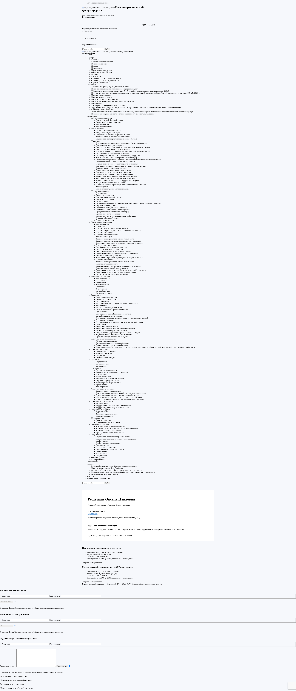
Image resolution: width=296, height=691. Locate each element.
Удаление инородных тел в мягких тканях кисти (115, 239)
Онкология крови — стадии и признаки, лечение (115, 162)
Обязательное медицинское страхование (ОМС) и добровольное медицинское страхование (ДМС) (130, 91)
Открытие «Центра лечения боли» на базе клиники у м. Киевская (117, 470)
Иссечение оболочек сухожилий (108, 255)
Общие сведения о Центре (101, 72)
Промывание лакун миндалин (108, 214)
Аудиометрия (101, 193)
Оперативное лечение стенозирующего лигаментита (117, 253)
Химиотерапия (102, 187)
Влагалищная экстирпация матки (109, 308)
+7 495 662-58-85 (101, 557)
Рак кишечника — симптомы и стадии (111, 168)
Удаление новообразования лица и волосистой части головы (120, 399)
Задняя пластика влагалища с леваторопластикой (115, 328)
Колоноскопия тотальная (106, 447)
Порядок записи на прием (101, 97)
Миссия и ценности (99, 64)
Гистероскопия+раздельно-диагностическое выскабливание (119, 322)
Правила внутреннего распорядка (104, 99)
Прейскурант (96, 103)
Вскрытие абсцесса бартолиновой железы (112, 310)
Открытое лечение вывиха (106, 245)
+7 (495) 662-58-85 (148, 25)
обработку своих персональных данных (47, 608)
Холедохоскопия (102, 445)
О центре (90, 58)
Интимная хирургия (104, 293)
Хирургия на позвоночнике (102, 401)
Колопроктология (98, 460)
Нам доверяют (97, 68)
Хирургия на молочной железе (103, 339)
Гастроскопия (101, 455)
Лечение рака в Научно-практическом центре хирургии (118, 155)
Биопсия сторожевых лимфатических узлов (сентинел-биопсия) (121, 143)
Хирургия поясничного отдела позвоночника (114, 405)
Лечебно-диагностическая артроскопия (111, 247)
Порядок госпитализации (101, 95)
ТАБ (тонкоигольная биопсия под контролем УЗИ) (116, 178)
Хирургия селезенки (104, 126)
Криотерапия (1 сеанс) (105, 199)
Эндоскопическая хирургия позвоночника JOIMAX (116, 139)
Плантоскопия (101, 226)
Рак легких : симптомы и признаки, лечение (113, 170)
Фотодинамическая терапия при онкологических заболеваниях (121, 185)
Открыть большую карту (92, 563)
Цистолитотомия (102, 364)
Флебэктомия (101, 374)
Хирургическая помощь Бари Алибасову (107, 468)
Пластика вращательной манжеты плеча (112, 228)
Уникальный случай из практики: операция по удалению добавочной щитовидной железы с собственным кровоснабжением (145, 347)
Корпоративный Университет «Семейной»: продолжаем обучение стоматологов (123, 472)
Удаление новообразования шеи (108, 391)
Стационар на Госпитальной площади (106, 78)
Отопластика (101, 287)
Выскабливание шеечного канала (109, 316)
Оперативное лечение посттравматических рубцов (116, 272)
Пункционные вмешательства (108, 422)
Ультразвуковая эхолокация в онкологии (112, 183)
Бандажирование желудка (106, 351)
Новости (90, 464)
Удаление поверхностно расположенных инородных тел (118, 241)
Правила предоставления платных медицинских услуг (113, 101)
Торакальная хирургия (100, 424)
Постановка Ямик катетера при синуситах (113, 210)
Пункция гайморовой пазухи (107, 218)
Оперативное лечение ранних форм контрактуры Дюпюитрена (121, 270)
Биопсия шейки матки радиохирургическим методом (117, 303)
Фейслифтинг (101, 289)
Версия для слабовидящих (93, 584)
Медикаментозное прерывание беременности (114, 335)
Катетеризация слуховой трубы (108, 197)
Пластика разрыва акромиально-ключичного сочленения (118, 230)
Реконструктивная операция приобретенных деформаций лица (121, 393)
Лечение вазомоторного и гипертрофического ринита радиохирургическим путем (128, 203)
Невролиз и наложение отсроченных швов (113, 135)
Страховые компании (99, 83)
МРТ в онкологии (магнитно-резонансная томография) (117, 158)
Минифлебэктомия (103, 376)
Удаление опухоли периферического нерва (113, 137)
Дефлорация (101, 324)
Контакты (90, 476)
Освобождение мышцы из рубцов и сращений (114, 251)
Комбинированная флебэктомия (108, 383)
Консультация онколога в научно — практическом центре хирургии (123, 151)
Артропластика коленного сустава (109, 249)
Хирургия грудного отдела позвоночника (112, 408)
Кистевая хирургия (103, 420)
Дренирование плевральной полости (110, 433)
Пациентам (91, 85)
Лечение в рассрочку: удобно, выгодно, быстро (110, 87)
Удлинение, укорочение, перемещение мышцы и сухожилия (119, 243)
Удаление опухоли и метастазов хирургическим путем (117, 180)
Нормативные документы (101, 70)
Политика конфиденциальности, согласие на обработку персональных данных (122, 114)
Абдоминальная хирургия (101, 118)
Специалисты (92, 462)
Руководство (96, 76)
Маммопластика (102, 285)
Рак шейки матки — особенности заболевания (114, 174)
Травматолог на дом (104, 237)
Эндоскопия (96, 435)
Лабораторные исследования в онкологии (112, 153)
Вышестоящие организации (102, 62)
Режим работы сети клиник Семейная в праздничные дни (114, 466)
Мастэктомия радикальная (106, 341)
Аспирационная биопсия (106, 299)
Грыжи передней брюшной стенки (109, 120)
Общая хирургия (98, 458)
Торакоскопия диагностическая (108, 430)
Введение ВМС (102, 305)
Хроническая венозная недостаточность (112, 372)
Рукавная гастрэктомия (105, 353)
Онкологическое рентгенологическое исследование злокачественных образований (128, 160)
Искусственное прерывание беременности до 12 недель (118, 333)
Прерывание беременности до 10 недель (112, 337)
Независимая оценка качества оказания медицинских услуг (114, 89)
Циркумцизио (101, 362)
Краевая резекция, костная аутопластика (112, 274)
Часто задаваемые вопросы (102, 110)
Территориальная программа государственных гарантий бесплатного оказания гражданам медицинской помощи (136, 108)
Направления (92, 116)
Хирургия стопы (102, 224)
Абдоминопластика (103, 278)
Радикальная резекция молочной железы (112, 345)
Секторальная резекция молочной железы (112, 343)
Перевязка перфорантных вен (107, 380)
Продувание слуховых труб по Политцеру (112, 212)
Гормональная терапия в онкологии (110, 145)
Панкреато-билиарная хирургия (108, 122)
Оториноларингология (100, 191)
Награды (94, 66)
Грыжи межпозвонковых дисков (108, 130)
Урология (95, 360)
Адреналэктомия (102, 412)
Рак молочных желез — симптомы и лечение (114, 172)
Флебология (96, 368)
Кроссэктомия (101, 385)
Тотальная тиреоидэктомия (106, 414)
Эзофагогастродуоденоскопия (108, 443)
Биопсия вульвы (102, 301)
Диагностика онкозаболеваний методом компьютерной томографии (123, 147)
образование (92, 514)
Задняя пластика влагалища (107, 326)
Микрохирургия (97, 418)
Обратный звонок (89, 45)
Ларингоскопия (102, 201)
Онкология (95, 141)
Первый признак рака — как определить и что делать (117, 164)
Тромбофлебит (102, 387)
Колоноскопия (101, 453)
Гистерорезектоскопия (105, 320)
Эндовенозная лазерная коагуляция (110, 378)
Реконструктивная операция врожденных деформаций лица (119, 395)
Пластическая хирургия (100, 276)
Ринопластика (101, 280)
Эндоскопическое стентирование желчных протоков (116, 439)
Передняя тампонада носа (106, 205)
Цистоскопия (101, 366)
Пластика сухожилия (104, 233)
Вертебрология (102, 403)
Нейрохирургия (97, 128)
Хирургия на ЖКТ (103, 124)
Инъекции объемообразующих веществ (111, 330)
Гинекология (96, 295)
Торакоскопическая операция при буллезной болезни (117, 428)
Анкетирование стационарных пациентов (108, 105)
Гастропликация (102, 355)
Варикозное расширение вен (107, 370)
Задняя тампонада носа (105, 195)
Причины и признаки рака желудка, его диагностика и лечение (121, 166)
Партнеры (95, 74)
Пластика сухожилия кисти (107, 235)
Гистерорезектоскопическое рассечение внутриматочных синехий (122, 318)
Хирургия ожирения (99, 349)
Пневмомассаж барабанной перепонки (111, 208)
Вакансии (95, 60)
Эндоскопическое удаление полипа (110, 449)
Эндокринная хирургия (100, 410)
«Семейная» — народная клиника (104, 474)
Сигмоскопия (101, 451)
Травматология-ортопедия (101, 222)
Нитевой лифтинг (103, 291)
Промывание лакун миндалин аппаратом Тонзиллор (116, 216)
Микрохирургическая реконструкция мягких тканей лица (119, 397)
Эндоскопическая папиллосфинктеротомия (113, 437)
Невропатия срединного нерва (108, 133)
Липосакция (101, 283)
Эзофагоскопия (102, 441)
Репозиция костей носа (105, 220)
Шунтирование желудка (105, 358)
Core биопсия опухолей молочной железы (112, 189)
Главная (91, 505)
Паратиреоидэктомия (104, 416)
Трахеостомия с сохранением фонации (111, 426)
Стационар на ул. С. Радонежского (105, 80)
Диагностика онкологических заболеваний (113, 149)
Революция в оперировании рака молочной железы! (116, 176)
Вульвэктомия (101, 312)
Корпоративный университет (98, 478)
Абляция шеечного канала (106, 297)
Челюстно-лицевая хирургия (102, 389)
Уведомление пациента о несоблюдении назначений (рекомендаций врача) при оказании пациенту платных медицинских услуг (142, 112)
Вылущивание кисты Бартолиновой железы (113, 314)
